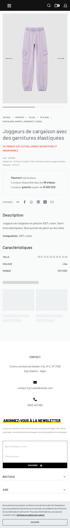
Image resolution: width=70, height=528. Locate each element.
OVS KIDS (62, 270)
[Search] (49, 5)
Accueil (7, 117)
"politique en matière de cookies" (30, 515)
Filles (32, 117)
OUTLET (15, 165)
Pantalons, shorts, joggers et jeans (22, 121)
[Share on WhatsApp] (31, 202)
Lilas (65, 263)
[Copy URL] (17, 202)
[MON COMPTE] (65, 5)
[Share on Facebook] (24, 202)
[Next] (60, 58)
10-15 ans (44, 117)
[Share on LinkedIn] (38, 202)
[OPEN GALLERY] (35, 58)
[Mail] (51, 202)
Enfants (19, 117)
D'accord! (35, 522)
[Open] (9, 5)
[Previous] (9, 58)
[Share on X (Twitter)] (45, 202)
